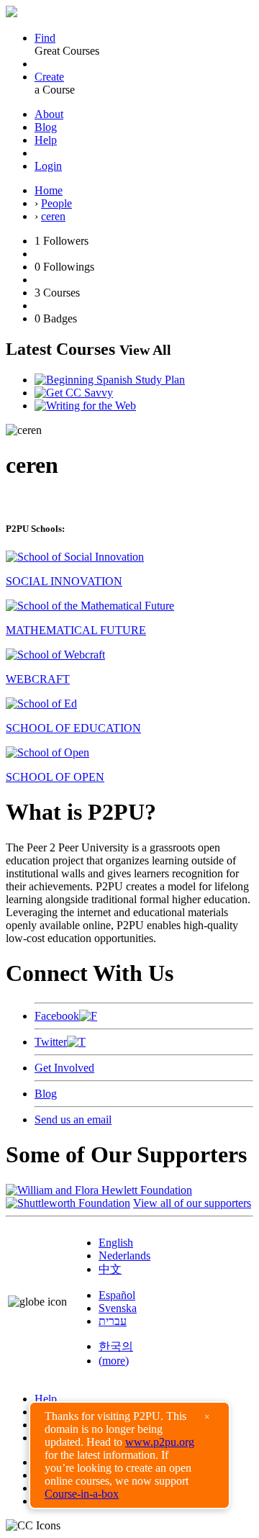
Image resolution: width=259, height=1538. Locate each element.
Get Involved (64, 1068)
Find (45, 38)
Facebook (57, 1016)
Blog (46, 127)
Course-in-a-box (82, 1494)
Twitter (51, 1042)
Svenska (118, 1308)
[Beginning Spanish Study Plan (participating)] (110, 380)
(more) (114, 1360)
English (116, 1242)
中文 (110, 1269)
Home (49, 190)
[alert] (129, 1455)
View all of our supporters (192, 1203)
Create (49, 77)
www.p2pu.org (159, 1442)
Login (48, 166)
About (49, 114)
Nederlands (124, 1255)
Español (117, 1295)
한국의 (116, 1346)
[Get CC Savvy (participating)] (74, 392)
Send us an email (73, 1119)
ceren (53, 216)
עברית (113, 1321)
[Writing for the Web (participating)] (85, 405)
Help (46, 140)
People (56, 203)
